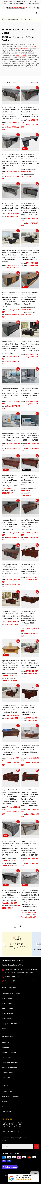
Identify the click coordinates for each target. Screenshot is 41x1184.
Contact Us (6, 1047)
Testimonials (6, 1057)
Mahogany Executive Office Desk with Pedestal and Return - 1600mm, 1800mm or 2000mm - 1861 (10, 524)
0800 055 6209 (8, 1)
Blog (3, 1106)
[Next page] (26, 926)
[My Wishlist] (34, 7)
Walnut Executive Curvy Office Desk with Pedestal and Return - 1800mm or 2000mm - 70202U (30, 749)
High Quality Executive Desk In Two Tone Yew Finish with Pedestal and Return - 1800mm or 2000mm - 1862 (11, 665)
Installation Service (9, 1052)
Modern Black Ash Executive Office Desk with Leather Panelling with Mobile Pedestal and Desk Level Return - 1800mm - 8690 (11, 347)
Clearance (5, 1029)
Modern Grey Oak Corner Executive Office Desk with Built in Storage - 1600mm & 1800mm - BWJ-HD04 (30, 111)
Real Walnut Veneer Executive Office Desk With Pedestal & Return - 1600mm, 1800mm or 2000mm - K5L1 (11, 749)
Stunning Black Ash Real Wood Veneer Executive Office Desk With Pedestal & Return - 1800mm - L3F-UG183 (30, 254)
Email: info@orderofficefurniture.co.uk (19, 981)
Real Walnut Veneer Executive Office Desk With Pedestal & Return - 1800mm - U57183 (11, 614)
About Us (5, 1042)
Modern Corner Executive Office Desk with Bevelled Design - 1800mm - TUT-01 (10, 206)
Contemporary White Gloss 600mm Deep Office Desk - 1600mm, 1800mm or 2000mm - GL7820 (11, 393)
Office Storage (7, 1013)
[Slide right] (37, 944)
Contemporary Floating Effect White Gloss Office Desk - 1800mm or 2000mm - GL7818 (11, 436)
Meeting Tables (8, 1008)
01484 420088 (18, 1)
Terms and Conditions (10, 1062)
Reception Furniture (9, 1024)
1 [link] (14, 926)
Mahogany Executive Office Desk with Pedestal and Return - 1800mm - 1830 (10, 478)
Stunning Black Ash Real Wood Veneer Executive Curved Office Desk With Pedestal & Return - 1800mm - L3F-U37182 (11, 256)
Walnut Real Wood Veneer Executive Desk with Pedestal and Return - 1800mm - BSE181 (30, 480)
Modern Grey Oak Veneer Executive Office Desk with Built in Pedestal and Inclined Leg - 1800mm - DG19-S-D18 (30, 160)
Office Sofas (7, 1019)
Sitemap (5, 1101)
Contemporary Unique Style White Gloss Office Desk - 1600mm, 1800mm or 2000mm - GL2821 (30, 393)
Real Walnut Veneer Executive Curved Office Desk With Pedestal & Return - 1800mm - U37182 (28, 709)
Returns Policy (7, 1073)
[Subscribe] (36, 1146)
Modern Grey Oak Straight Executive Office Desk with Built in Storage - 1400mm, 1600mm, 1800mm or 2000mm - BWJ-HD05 (30, 209)
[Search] (36, 13)
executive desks (21, 56)
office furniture (22, 48)
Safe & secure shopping (11, 1096)
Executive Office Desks (11, 993)
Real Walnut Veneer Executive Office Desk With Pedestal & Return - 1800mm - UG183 (11, 708)
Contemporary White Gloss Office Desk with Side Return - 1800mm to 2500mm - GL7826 (30, 436)
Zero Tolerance (7, 1078)
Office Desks (7, 998)
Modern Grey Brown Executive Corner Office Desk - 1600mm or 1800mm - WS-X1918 (11, 893)
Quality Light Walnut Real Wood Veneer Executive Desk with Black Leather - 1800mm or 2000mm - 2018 (10, 570)
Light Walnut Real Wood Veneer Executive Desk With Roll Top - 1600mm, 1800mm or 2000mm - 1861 (30, 524)
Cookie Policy (7, 1111)
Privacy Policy (7, 1091)
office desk (32, 46)
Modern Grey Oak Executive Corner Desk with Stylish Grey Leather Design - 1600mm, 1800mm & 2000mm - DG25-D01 (10, 113)
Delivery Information (9, 1068)
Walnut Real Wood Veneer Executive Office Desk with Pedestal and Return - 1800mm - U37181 (29, 569)
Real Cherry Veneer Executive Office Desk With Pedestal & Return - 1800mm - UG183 (30, 664)
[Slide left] (3, 944)
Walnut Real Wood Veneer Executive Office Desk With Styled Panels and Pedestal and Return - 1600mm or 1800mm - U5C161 (29, 618)
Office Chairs (7, 1003)
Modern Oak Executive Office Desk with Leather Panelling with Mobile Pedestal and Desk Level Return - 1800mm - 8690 (29, 298)
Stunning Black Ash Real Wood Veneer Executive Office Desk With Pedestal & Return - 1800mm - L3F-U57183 (30, 346)
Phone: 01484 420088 (13, 976)
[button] (3, 7)
